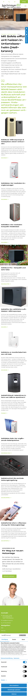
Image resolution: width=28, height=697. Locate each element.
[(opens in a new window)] (26, 28)
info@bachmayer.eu (15, 1)
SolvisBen (4, 242)
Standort (3, 1)
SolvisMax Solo (5, 453)
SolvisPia (4, 327)
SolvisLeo (4, 158)
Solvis (19, 34)
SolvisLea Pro (5, 284)
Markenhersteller (12, 34)
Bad (2, 627)
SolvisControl (5, 497)
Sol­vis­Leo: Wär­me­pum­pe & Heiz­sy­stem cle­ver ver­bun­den (13, 141)
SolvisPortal (5, 540)
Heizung (3, 630)
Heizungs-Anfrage (8, 576)
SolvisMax (4, 199)
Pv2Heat (3, 413)
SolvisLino (4, 370)
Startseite (3, 34)
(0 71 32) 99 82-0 (9, 1)
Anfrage (24, 1)
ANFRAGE (26, 40)
